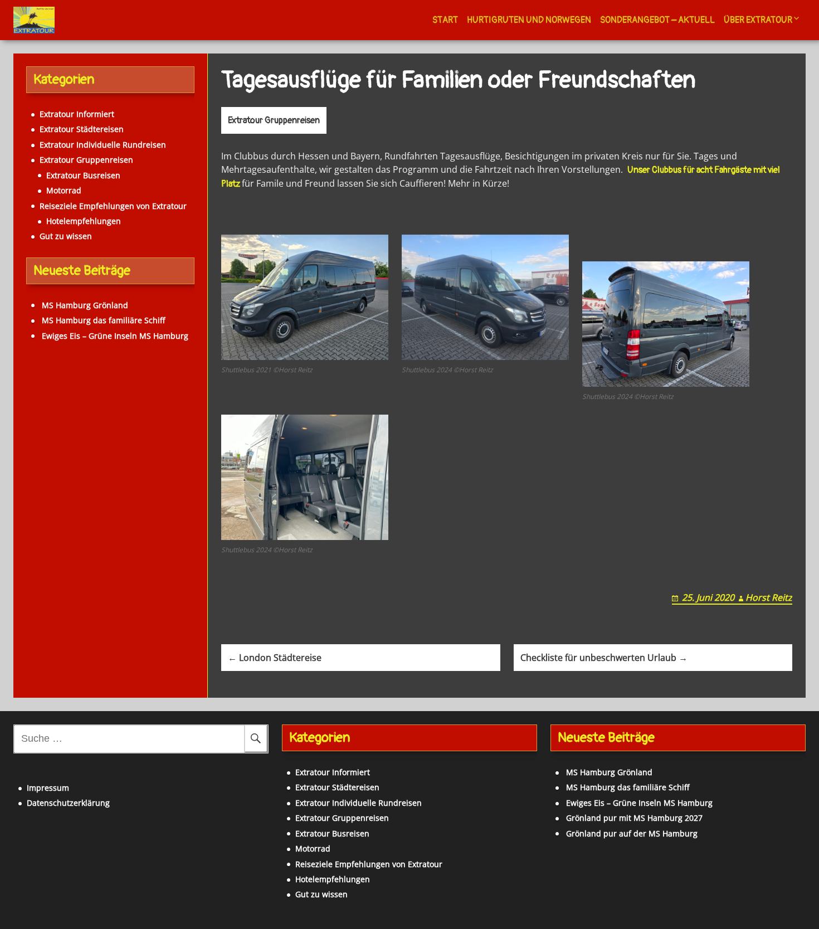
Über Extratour (758, 20)
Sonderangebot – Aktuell (657, 20)
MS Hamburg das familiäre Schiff (103, 320)
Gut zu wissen (66, 236)
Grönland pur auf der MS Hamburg (632, 833)
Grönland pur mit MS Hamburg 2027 (634, 818)
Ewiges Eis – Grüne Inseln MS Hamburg (115, 335)
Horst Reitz (768, 597)
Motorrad (63, 190)
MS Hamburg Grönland (85, 305)
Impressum (48, 787)
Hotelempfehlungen (83, 221)
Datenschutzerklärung (68, 802)
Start (445, 20)
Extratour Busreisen (83, 175)
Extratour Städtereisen (82, 129)
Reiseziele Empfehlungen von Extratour (113, 206)
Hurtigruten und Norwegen (529, 20)
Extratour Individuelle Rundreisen (103, 144)
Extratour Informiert (77, 114)
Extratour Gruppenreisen (274, 120)
